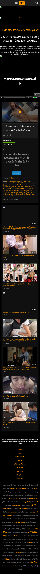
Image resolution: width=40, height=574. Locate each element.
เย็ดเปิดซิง (18, 194)
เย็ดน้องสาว (8, 192)
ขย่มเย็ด (17, 183)
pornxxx (16, 181)
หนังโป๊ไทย (20, 471)
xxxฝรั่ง (10, 498)
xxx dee (8, 175)
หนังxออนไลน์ (16, 498)
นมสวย (13, 185)
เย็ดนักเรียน (22, 192)
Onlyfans (11, 181)
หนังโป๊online (30, 529)
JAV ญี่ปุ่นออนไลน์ (13, 178)
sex (20, 181)
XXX (20, 453)
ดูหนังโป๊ (8, 185)
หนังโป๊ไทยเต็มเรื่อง (20, 457)
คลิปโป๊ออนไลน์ (33, 498)
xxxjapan (8, 183)
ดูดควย (22, 502)
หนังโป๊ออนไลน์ (16, 188)
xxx (27, 181)
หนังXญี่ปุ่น (5, 536)
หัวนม (28, 188)
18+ (7, 181)
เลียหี (29, 194)
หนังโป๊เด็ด (13, 566)
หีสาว (6, 190)
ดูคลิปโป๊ (17, 505)
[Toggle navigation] (3, 3)
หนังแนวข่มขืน (26, 186)
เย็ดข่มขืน (26, 190)
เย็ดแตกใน (25, 194)
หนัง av (21, 185)
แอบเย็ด (11, 196)
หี (30, 188)
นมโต (17, 185)
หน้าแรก (20, 446)
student (24, 181)
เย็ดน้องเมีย (15, 192)
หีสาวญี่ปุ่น (12, 190)
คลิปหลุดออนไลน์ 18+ (20, 464)
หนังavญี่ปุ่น (27, 185)
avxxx (20, 460)
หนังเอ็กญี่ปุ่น (18, 186)
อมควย (17, 190)
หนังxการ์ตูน (20, 478)
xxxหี (36, 502)
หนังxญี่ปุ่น (5, 186)
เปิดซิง (21, 190)
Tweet (17, 173)
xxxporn (14, 512)
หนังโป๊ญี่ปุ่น (8, 188)
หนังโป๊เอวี (23, 188)
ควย (27, 183)
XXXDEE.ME (13, 488)
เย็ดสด (27, 192)
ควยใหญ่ (31, 183)
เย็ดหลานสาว (8, 194)
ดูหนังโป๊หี (14, 522)
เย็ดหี (13, 194)
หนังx (31, 185)
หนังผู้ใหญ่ (11, 186)
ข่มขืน (13, 183)
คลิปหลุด (22, 183)
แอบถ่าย (6, 196)
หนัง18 (35, 488)
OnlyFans (20, 475)
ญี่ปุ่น (4, 185)
